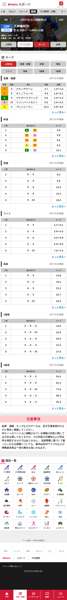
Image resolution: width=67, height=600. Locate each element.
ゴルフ (12, 11)
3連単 (58, 71)
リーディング (33, 597)
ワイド (9, 71)
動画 (47, 597)
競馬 (33, 11)
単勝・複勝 (25, 64)
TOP (7, 597)
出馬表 (9, 44)
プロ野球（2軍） (48, 11)
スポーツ (21, 558)
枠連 (42, 64)
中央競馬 (36, 558)
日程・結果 (20, 597)
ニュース (60, 597)
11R (61, 19)
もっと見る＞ (59, 112)
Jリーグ (23, 11)
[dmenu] (6, 558)
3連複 (41, 71)
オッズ (42, 44)
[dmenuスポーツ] (20, 4)
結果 (58, 44)
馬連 (58, 64)
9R (6, 19)
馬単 (25, 71)
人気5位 (8, 64)
